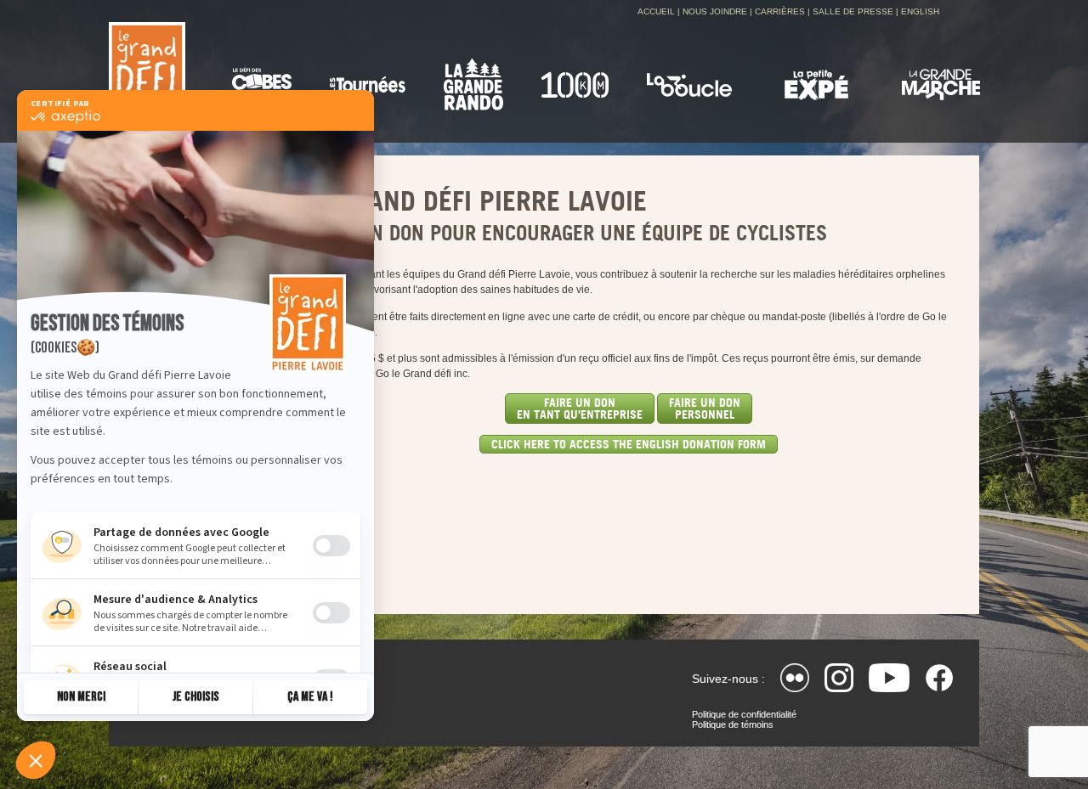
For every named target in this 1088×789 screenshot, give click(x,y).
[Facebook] (939, 677)
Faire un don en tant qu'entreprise (580, 408)
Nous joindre (715, 11)
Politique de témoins (733, 724)
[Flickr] (794, 677)
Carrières (780, 11)
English (920, 11)
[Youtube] (889, 677)
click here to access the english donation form (628, 444)
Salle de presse (853, 11)
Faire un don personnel (704, 408)
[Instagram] (838, 677)
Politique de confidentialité (744, 714)
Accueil (656, 11)
